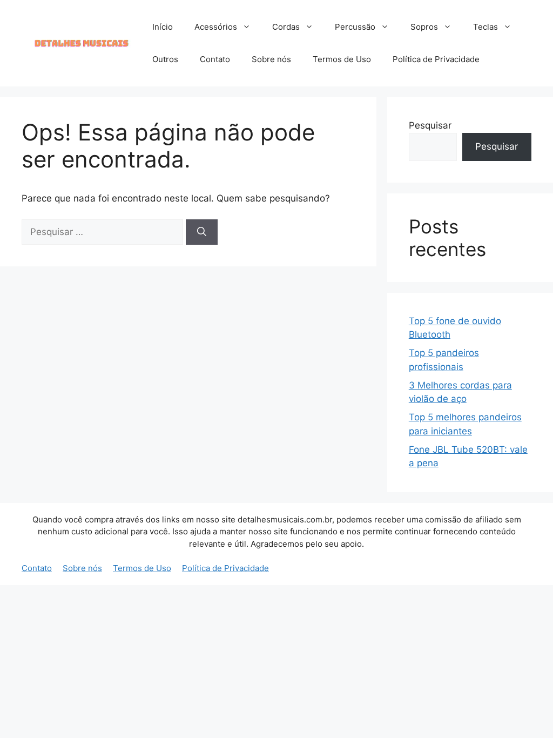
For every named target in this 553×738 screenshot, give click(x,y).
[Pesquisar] (202, 232)
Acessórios (215, 27)
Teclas (485, 27)
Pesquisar (430, 125)
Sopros (424, 27)
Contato (215, 59)
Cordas (286, 27)
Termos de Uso (342, 59)
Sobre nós (271, 59)
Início (162, 27)
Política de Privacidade (436, 59)
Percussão (355, 27)
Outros (165, 59)
